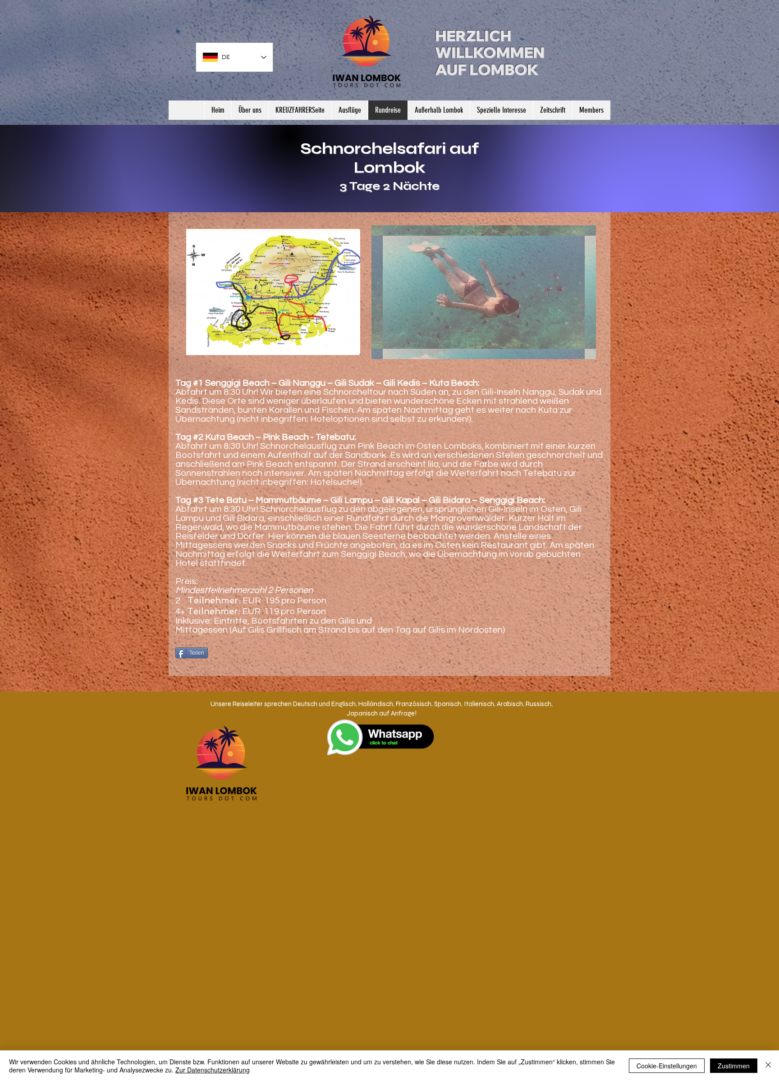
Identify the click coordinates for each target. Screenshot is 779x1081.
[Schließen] (768, 1066)
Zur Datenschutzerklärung (212, 1069)
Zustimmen (734, 1065)
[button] (501, 110)
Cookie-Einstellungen (667, 1065)
